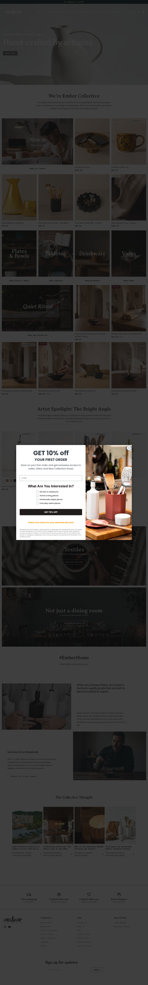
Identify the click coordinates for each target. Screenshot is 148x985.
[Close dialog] (129, 448)
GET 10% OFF (51, 512)
